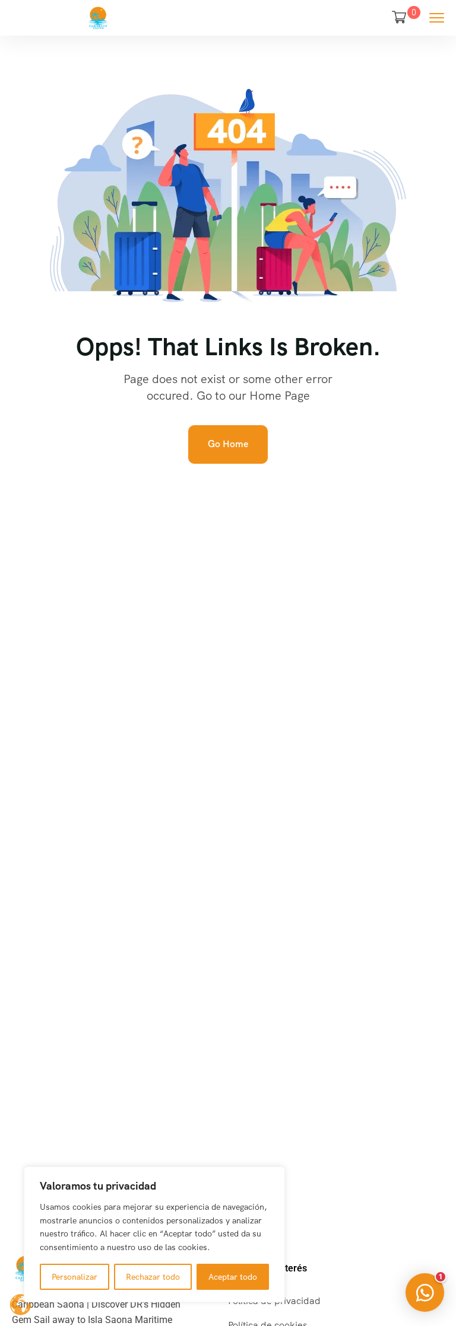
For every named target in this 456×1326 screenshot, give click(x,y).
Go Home (228, 444)
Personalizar (74, 1276)
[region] (154, 1234)
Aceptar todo (232, 1276)
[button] (425, 1292)
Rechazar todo (153, 1276)
